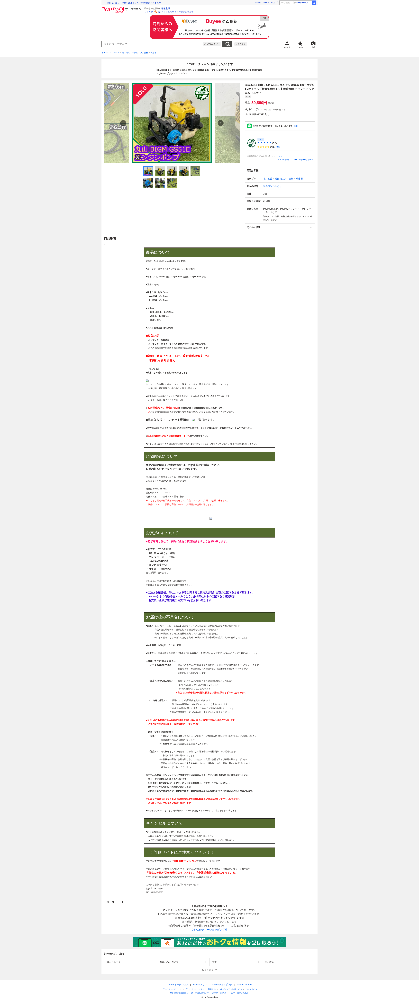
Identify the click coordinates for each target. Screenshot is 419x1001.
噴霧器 (153, 52)
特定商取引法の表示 (179, 993)
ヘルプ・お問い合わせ (239, 993)
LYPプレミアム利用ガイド (230, 989)
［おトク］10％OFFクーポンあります (175, 11)
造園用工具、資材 (140, 52)
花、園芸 (126, 52)
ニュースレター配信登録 (302, 159)
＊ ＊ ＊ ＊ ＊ (264, 143)
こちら (279, 156)
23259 (277, 147)
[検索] (314, 2)
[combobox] (152, 44)
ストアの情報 (283, 159)
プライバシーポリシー (172, 989)
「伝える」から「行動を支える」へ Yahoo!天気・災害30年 (133, 2)
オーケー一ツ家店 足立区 (303, 2)
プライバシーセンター (194, 989)
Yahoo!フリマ (200, 984)
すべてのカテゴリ (212, 44)
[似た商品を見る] (138, 157)
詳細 (296, 126)
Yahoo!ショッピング (221, 984)
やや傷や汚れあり (272, 186)
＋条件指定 (241, 44)
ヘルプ (274, 2)
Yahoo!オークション (177, 984)
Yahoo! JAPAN (262, 2)
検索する (227, 44)
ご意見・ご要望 (219, 993)
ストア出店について (200, 993)
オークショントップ (110, 52)
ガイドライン (251, 989)
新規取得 (165, 8)
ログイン (148, 11)
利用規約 (212, 989)
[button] (280, 227)
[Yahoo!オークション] (122, 8)
